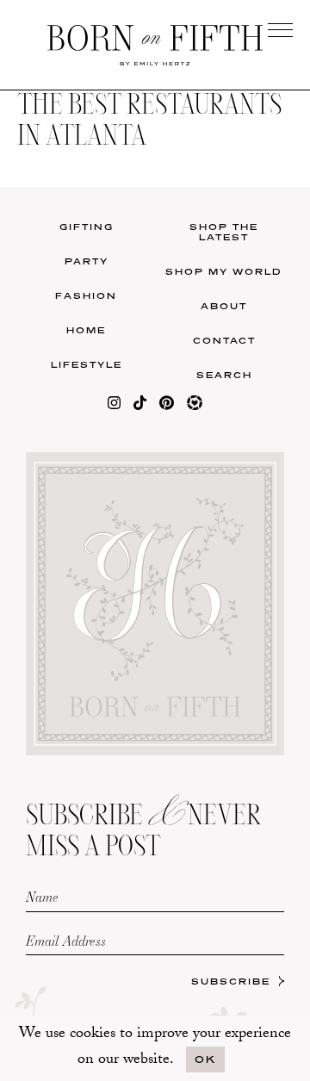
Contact (224, 340)
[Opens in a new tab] (114, 406)
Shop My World (223, 271)
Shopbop (78, 605)
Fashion (86, 295)
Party (86, 261)
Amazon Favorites (78, 565)
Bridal (232, 631)
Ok (205, 1059)
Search (224, 375)
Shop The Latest (223, 231)
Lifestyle (86, 364)
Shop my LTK (231, 666)
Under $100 (79, 675)
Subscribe (230, 981)
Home (86, 330)
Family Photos (232, 595)
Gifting (86, 226)
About (224, 306)
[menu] (280, 29)
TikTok (232, 560)
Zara (78, 640)
